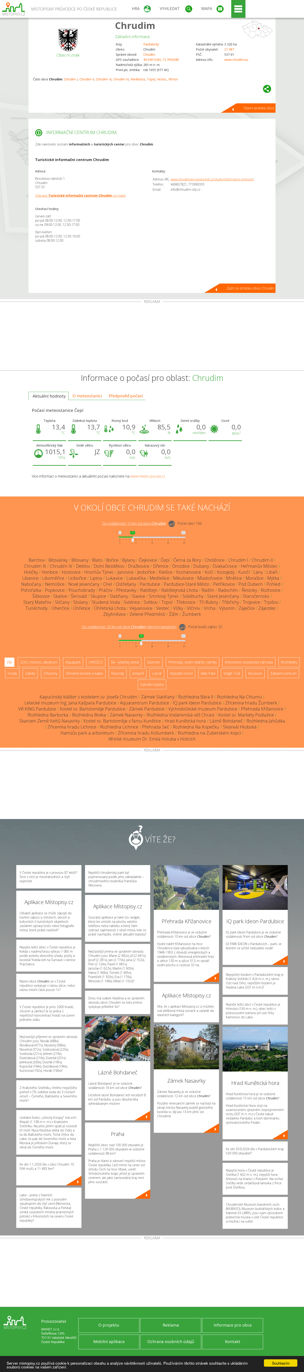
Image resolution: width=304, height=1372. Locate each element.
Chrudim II (86, 79)
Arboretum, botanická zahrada (249, 662)
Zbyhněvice (114, 614)
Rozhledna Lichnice (119, 727)
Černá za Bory (187, 560)
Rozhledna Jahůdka (266, 721)
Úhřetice (81, 608)
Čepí (165, 560)
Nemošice (55, 584)
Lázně (157, 673)
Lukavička (136, 578)
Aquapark (73, 662)
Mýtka (273, 578)
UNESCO (96, 662)
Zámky (30, 673)
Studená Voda (106, 602)
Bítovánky (58, 560)
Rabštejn (149, 590)
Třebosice (185, 602)
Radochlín (228, 590)
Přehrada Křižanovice (262, 709)
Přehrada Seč (155, 727)
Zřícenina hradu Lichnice (71, 727)
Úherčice (60, 608)
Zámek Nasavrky (126, 715)
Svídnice (132, 602)
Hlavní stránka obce (258, 108)
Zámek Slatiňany (157, 697)
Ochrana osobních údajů (170, 1341)
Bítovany (79, 560)
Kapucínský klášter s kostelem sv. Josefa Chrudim (88, 697)
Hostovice (71, 572)
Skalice (60, 596)
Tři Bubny (208, 602)
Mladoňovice (209, 578)
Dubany (201, 566)
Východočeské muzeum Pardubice (202, 709)
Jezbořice (146, 572)
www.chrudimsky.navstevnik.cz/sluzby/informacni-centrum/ (212, 179)
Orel (107, 584)
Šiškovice (41, 596)
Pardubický (151, 44)
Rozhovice (270, 590)
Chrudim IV (121, 79)
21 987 (229, 49)
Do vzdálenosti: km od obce (134, 523)
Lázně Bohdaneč (226, 721)
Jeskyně (138, 673)
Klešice (165, 572)
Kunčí (244, 572)
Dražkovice (138, 566)
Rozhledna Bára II (195, 697)
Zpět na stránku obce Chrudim (250, 288)
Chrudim (135, 25)
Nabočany (31, 584)
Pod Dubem (251, 584)
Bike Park (208, 673)
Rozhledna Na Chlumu (239, 697)
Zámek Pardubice (146, 709)
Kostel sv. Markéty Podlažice (246, 715)
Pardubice (150, 584)
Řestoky (249, 590)
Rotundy (117, 673)
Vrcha (209, 608)
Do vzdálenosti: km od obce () (129, 626)
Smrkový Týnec (164, 596)
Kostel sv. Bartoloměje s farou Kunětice (122, 721)
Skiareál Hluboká (240, 727)
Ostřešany (126, 584)
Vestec (162, 79)
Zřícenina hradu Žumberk (251, 703)
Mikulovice (183, 578)
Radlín (208, 590)
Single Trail (231, 673)
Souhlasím (281, 1363)
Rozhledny (289, 662)
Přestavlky (126, 590)
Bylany (128, 560)
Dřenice (160, 566)
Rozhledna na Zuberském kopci (209, 733)
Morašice (254, 578)
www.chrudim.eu (236, 59)
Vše (9, 662)
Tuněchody (37, 608)
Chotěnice (215, 560)
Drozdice (181, 566)
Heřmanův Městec (259, 566)
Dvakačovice (225, 566)
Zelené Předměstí (147, 614)
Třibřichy (230, 602)
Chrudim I (71, 79)
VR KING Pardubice (37, 709)
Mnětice (234, 578)
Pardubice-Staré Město (186, 584)
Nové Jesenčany (83, 584)
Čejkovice (148, 560)
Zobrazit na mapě (80, 195)
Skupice (98, 596)
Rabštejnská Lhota (179, 590)
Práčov (105, 590)
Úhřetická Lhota (110, 608)
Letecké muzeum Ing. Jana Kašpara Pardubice (70, 703)
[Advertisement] (152, 337)
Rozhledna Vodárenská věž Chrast (181, 715)
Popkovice (55, 590)
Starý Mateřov (37, 602)
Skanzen (153, 662)
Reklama (171, 1325)
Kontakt (232, 1341)
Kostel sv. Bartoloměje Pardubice (92, 709)
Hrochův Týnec (99, 572)
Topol (151, 79)
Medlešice (138, 79)
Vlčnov (173, 79)
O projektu (108, 1325)
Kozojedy (226, 572)
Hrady (12, 673)
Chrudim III (103, 79)
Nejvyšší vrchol (181, 673)
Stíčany (62, 602)
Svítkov (151, 602)
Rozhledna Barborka (48, 715)
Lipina (96, 578)
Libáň (272, 572)
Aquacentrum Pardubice (144, 703)
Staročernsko (256, 596)
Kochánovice (188, 572)
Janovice (126, 572)
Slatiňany (119, 596)
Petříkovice (224, 584)
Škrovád (79, 596)
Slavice (138, 596)
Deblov (83, 566)
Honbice (50, 572)
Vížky (178, 608)
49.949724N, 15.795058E (161, 59)
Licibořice (77, 578)
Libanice (30, 578)
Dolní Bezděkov (109, 566)
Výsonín (227, 608)
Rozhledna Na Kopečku (196, 727)
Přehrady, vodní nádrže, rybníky (192, 662)
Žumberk (191, 614)
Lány (258, 572)
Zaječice (247, 608)
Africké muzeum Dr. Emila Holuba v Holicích (152, 739)
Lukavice (114, 578)
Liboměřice (53, 578)
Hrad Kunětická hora (185, 721)
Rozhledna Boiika (89, 715)
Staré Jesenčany (223, 596)
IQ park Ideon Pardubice (197, 703)
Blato (97, 560)
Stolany (80, 602)
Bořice (112, 560)
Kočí (209, 572)
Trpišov (271, 602)
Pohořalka (31, 590)
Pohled (273, 584)
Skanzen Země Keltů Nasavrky (49, 721)
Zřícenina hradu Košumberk (146, 733)
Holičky (31, 572)
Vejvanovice (141, 608)
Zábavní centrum (283, 673)
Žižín (173, 614)
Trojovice (251, 602)
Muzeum (255, 673)
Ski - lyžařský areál (125, 662)
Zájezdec (267, 608)
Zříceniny (50, 673)
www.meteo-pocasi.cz (147, 476)
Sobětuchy (192, 596)
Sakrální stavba (152, 684)
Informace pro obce (233, 1325)
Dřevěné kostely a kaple (84, 673)
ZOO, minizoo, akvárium (38, 662)
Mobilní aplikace (109, 1341)
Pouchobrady (82, 590)
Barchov (37, 560)
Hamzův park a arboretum (87, 733)
